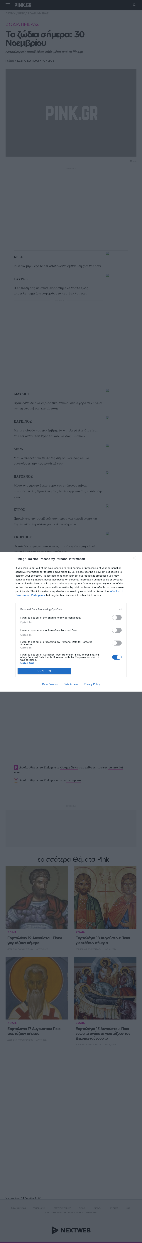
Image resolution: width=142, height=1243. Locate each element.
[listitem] (71, 609)
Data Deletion (50, 684)
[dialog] (71, 621)
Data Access (71, 684)
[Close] (134, 559)
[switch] (117, 617)
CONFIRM (44, 671)
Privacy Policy (92, 684)
